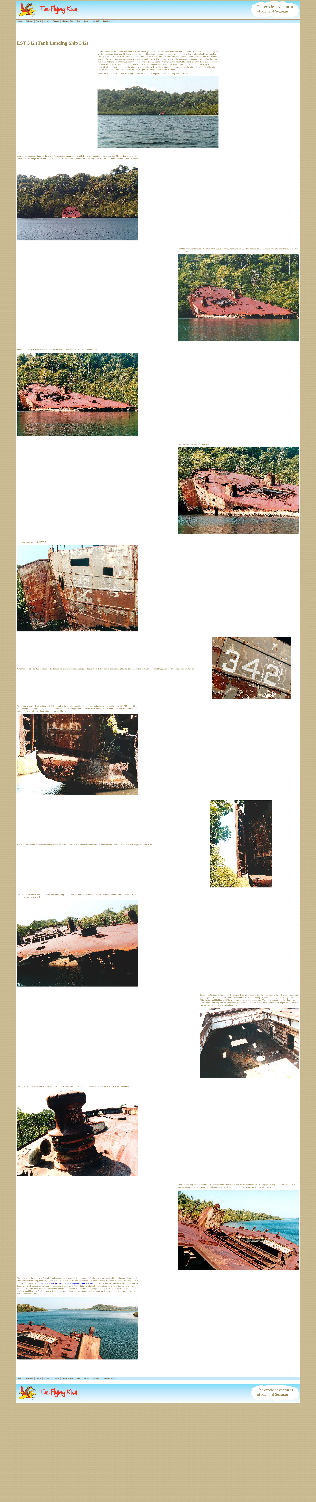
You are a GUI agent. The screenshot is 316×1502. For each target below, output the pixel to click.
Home (20, 21)
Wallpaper (29, 21)
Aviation (56, 21)
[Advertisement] (158, 29)
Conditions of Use (109, 21)
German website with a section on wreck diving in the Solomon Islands (65, 1283)
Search (86, 21)
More (78, 21)
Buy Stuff (96, 21)
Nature (46, 21)
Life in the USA (67, 21)
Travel (38, 21)
